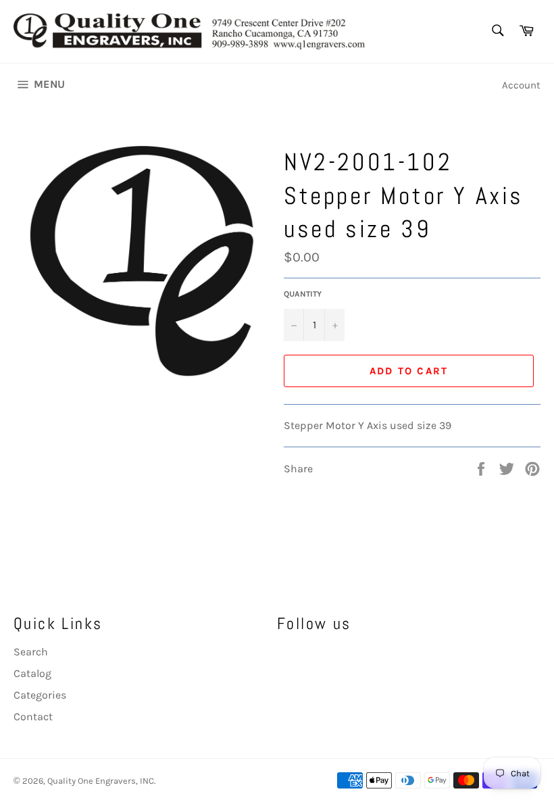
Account (521, 85)
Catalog (32, 673)
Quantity (303, 294)
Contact (33, 716)
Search (31, 651)
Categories (40, 694)
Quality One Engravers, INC (100, 781)
